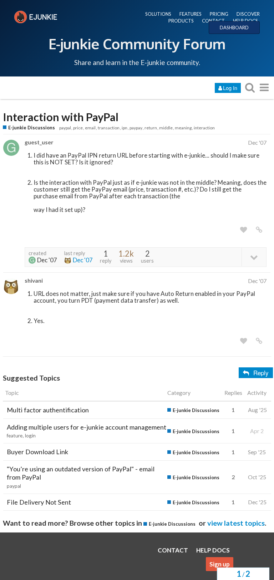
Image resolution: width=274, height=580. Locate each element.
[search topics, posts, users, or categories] (250, 87)
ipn (124, 127)
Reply (261, 372)
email (90, 127)
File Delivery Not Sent (39, 502)
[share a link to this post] (259, 229)
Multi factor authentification (48, 410)
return (150, 127)
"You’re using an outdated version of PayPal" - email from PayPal (80, 473)
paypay (136, 127)
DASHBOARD (234, 27)
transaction (109, 127)
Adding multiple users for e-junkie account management (86, 427)
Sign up (219, 564)
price (78, 127)
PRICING (219, 14)
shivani (34, 280)
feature (14, 435)
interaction (204, 127)
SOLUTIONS (158, 14)
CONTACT (213, 21)
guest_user (39, 142)
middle (166, 127)
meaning (183, 127)
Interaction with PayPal (60, 117)
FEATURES (190, 14)
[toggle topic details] (254, 256)
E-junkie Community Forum (137, 44)
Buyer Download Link (37, 452)
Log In (230, 87)
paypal (65, 127)
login (30, 435)
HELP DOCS (245, 21)
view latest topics (236, 523)
